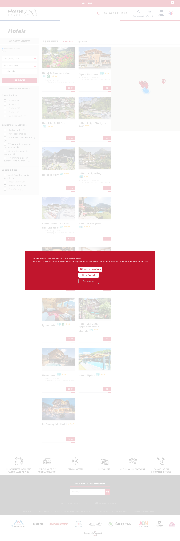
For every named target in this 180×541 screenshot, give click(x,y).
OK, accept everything (90, 269)
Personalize (88, 281)
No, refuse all (88, 275)
